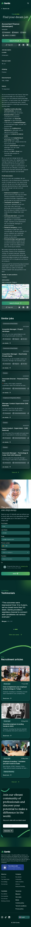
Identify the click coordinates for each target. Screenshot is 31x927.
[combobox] (14, 552)
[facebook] (23, 44)
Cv (2, 562)
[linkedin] (9, 917)
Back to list (6, 8)
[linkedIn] (27, 44)
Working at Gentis (5, 901)
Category (3, 549)
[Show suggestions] (28, 552)
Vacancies (18, 891)
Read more (6, 698)
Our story (3, 877)
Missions (17, 894)
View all (14, 472)
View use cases (14, 634)
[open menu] (28, 3)
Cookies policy (19, 903)
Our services (4, 884)
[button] (3, 546)
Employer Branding (20, 886)
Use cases (18, 897)
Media (17, 900)
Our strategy (4, 881)
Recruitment (18, 877)
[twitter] (19, 44)
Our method (4, 893)
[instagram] (2, 917)
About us (3, 874)
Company (18, 874)
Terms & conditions (20, 906)
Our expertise (4, 896)
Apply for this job (14, 40)
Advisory (17, 884)
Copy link (10, 44)
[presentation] (15, 567)
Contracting (18, 879)
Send (14, 573)
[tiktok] (5, 917)
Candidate (4, 891)
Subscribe (7, 831)
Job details (5, 343)
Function (3, 556)
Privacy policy (19, 909)
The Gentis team (5, 879)
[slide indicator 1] (17, 629)
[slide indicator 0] (14, 629)
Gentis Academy (19, 881)
